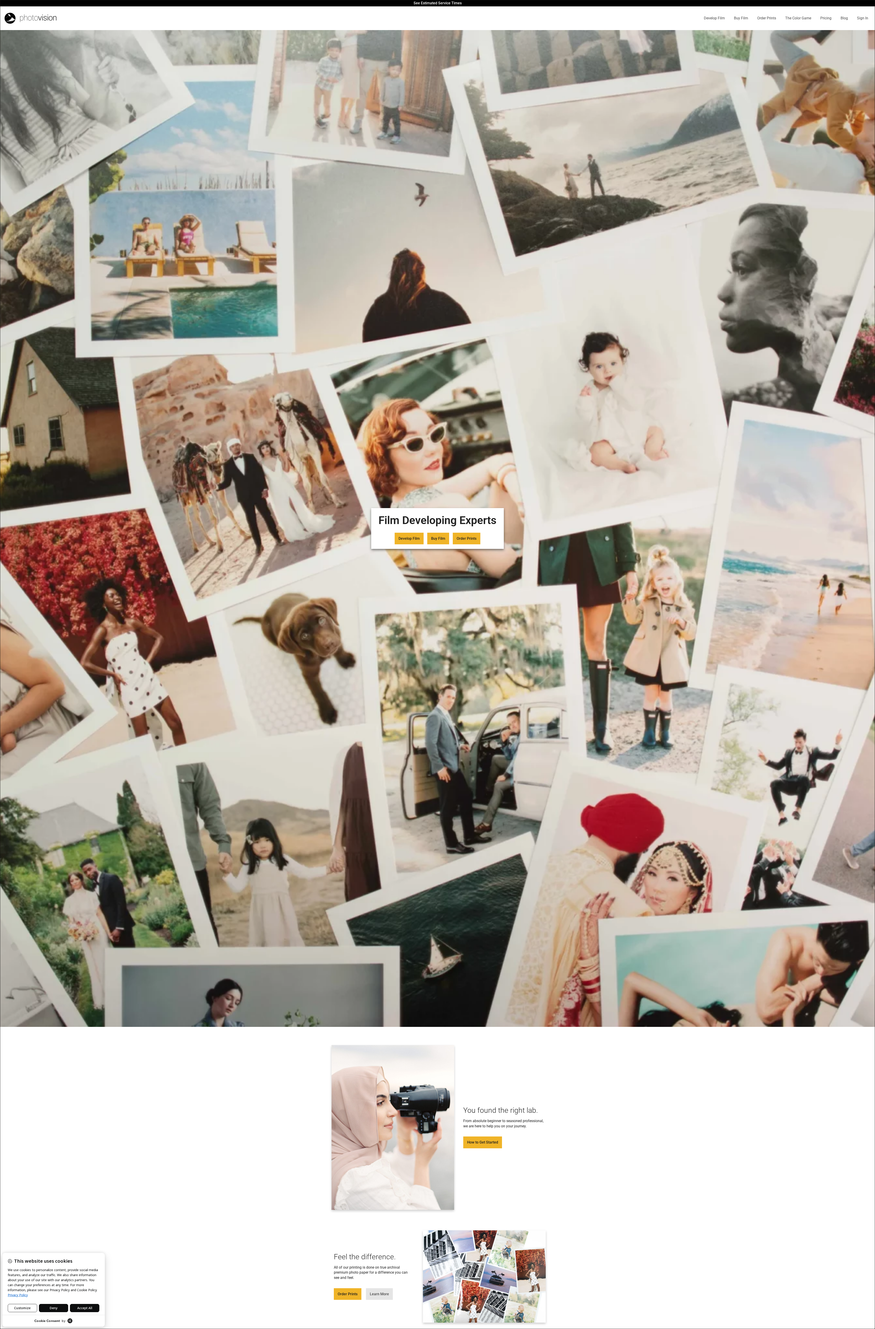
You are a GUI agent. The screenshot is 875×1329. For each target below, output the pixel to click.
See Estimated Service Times (438, 3)
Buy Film (741, 18)
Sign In (862, 18)
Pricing (825, 18)
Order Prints (766, 18)
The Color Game (798, 18)
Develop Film (714, 18)
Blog (844, 18)
